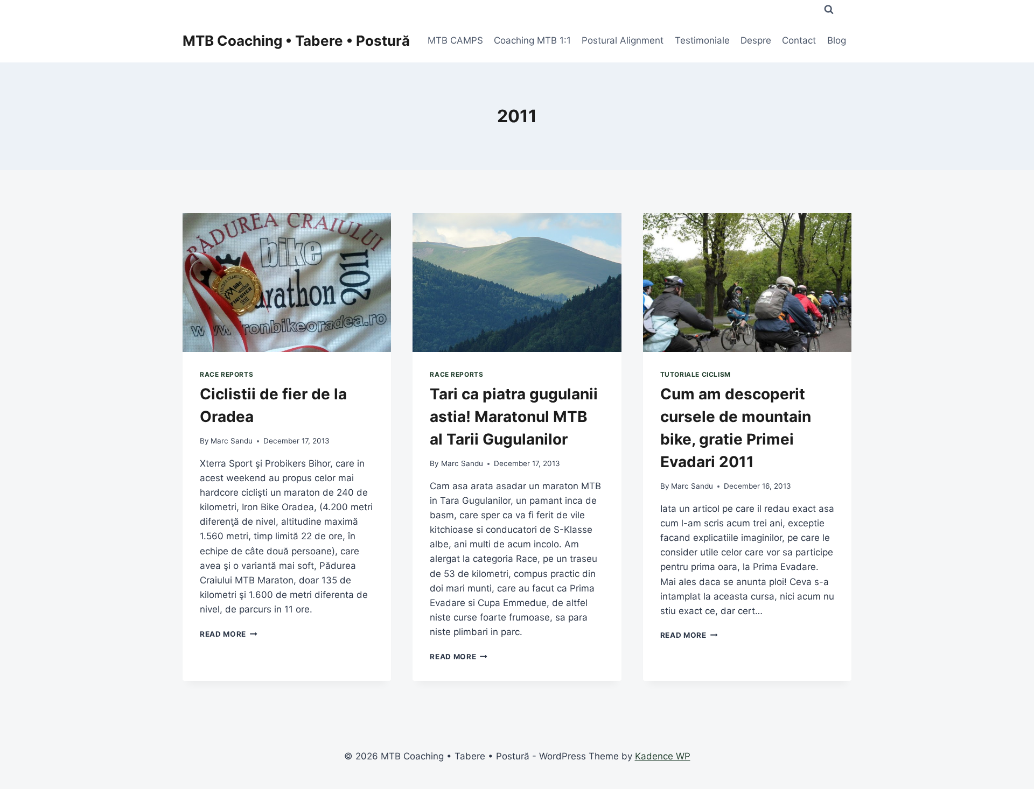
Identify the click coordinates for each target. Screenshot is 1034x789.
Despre (755, 40)
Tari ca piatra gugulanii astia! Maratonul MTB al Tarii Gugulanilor (514, 416)
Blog (836, 40)
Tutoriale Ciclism (695, 374)
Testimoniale (702, 40)
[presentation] (287, 282)
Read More (228, 634)
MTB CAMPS (455, 40)
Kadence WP (662, 756)
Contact (799, 40)
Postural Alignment (622, 40)
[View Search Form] (829, 9)
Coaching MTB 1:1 (532, 40)
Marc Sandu (232, 440)
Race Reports (226, 374)
